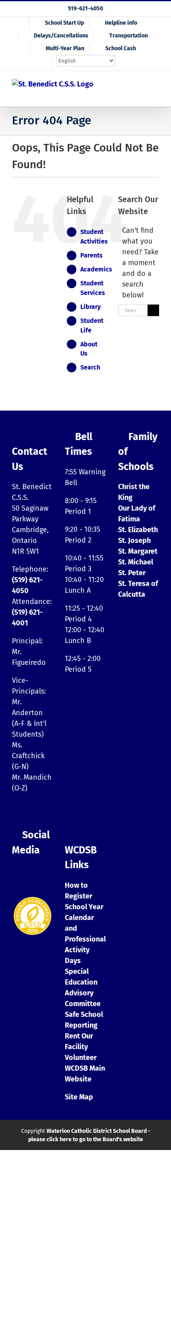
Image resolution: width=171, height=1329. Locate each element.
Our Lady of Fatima (136, 513)
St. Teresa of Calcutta (138, 589)
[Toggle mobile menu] (154, 92)
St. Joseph (134, 540)
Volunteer (81, 1057)
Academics (96, 269)
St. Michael (135, 562)
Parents (91, 255)
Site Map (79, 1097)
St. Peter (132, 572)
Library (90, 307)
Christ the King (134, 492)
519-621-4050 (85, 8)
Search (90, 367)
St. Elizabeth (138, 529)
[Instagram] (18, 874)
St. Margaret (137, 551)
